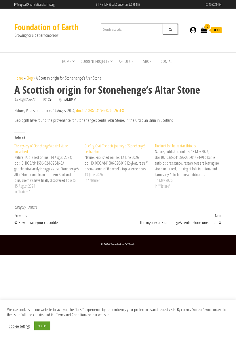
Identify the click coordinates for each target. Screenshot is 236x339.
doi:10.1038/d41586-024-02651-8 (100, 110)
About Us (126, 61)
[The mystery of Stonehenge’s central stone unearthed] (49, 169)
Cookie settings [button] (19, 326)
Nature (32, 207)
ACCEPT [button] (42, 325)
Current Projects (95, 61)
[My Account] (193, 30)
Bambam (70, 99)
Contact (167, 61)
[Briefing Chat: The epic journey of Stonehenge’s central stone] (120, 163)
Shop (147, 61)
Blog (29, 78)
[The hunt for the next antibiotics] (190, 166)
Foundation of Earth (46, 27)
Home (66, 61)
